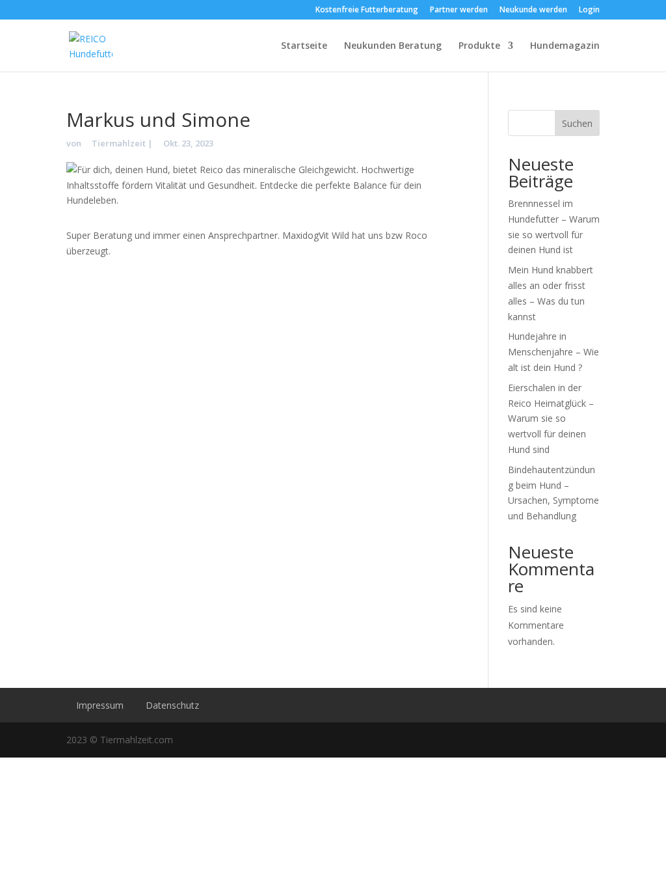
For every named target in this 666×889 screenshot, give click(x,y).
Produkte (479, 46)
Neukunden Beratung (393, 46)
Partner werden (459, 10)
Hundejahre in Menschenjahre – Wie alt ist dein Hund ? (553, 352)
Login (589, 10)
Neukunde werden (533, 10)
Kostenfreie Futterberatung (366, 10)
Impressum (100, 705)
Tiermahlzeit (119, 143)
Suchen (577, 123)
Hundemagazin (565, 46)
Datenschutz (172, 705)
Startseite (304, 46)
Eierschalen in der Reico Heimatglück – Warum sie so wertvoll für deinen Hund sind (551, 418)
